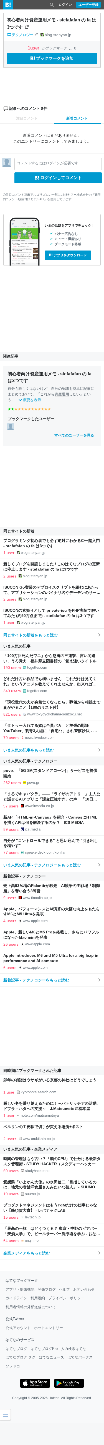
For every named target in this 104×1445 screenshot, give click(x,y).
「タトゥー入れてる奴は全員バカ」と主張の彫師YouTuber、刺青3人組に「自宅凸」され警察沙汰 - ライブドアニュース (50, 730)
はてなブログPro (44, 1349)
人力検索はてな (73, 1349)
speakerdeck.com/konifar (45, 852)
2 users (9, 576)
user (34, 48)
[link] (10, 426)
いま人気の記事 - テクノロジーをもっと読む (42, 865)
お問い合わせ (84, 1289)
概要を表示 (32, 400)
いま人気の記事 (17, 646)
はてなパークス (80, 1357)
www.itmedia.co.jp (39, 806)
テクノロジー (22, 35)
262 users (12, 782)
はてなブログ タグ (20, 1357)
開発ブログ (47, 1289)
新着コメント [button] (77, 118)
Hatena (54, 1398)
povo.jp (33, 782)
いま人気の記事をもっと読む (28, 750)
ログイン (65, 5)
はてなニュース (51, 1357)
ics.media (32, 829)
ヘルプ (64, 1289)
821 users (12, 714)
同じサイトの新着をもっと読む (30, 635)
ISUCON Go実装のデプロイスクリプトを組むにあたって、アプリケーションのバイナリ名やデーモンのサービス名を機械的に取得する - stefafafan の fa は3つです (51, 592)
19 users (11, 1194)
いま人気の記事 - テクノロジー (30, 761)
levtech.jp (32, 1217)
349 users (12, 691)
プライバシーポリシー (66, 1298)
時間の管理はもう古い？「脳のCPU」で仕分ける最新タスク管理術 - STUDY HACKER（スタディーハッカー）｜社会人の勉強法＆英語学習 (52, 1164)
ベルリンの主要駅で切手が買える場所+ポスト (43, 1127)
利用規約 (38, 1298)
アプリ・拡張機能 (20, 1289)
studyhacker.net (37, 1171)
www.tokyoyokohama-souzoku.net (54, 714)
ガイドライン (16, 1298)
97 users (11, 806)
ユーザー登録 (88, 5)
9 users (9, 898)
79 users (11, 737)
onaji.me (32, 1240)
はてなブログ (16, 1349)
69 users (11, 1171)
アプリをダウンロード (70, 255)
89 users (11, 829)
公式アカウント (18, 1328)
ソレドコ (13, 1366)
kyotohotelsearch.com (38, 1092)
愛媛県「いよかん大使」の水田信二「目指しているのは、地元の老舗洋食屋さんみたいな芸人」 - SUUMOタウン (51, 1187)
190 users (12, 667)
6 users (9, 967)
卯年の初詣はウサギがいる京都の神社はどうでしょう (50, 1080)
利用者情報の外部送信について (31, 1307)
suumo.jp (32, 1194)
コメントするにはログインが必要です (47, 163)
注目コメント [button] (27, 118)
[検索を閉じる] (51, 5)
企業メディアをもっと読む (26, 1253)
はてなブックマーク (22, 1280)
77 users (11, 852)
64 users (11, 1240)
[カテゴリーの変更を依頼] (36, 35)
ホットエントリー (48, 1328)
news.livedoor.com (40, 737)
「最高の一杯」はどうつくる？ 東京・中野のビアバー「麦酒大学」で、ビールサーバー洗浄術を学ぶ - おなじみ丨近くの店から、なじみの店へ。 (51, 1233)
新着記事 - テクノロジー (24, 876)
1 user (8, 553)
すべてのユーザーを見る (74, 435)
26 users (11, 944)
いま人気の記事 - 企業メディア (30, 1149)
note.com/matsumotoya (40, 1115)
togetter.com (37, 667)
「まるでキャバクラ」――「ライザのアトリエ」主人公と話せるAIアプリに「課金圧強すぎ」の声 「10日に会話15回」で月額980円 (51, 799)
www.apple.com (35, 921)
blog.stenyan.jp (58, 35)
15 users (11, 1217)
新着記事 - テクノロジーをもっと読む (36, 980)
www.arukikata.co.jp (39, 1139)
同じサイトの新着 (18, 531)
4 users (9, 921)
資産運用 (62, 394)
